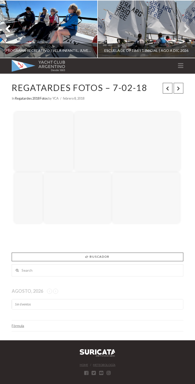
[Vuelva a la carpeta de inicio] (19, 104)
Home (84, 364)
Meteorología (104, 364)
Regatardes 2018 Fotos (31, 98)
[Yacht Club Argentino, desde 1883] (38, 66)
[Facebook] (86, 373)
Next (184, 29)
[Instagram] (109, 373)
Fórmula (18, 326)
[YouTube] (101, 373)
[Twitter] (94, 373)
